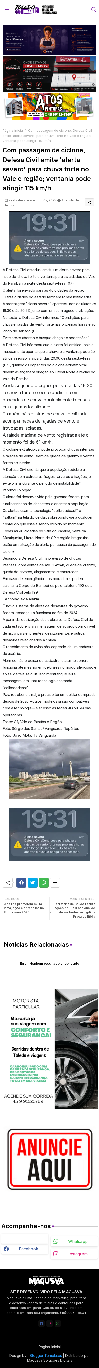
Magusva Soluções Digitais (49, 1360)
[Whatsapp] (44, 883)
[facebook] (41, 1323)
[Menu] (7, 10)
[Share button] (55, 883)
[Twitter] (33, 883)
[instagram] (49, 1323)
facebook (28, 1248)
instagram (78, 1253)
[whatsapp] (58, 1323)
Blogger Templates (46, 1355)
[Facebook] (21, 883)
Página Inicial (49, 1346)
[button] (94, 10)
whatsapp (78, 1241)
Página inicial (13, 130)
